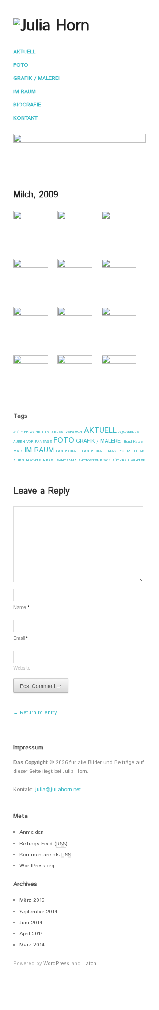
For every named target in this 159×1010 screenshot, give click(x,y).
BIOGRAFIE (27, 105)
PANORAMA (66, 460)
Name (21, 606)
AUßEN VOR (23, 441)
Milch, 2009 (35, 195)
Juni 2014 (30, 923)
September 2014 (38, 911)
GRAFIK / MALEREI (36, 78)
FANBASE (43, 441)
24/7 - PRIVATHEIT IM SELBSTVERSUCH (47, 431)
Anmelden (31, 832)
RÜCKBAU (120, 460)
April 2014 (31, 934)
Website (21, 667)
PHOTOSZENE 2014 (94, 460)
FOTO (20, 65)
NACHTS (33, 460)
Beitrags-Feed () (43, 843)
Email (20, 637)
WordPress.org (36, 866)
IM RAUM (24, 92)
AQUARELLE (128, 431)
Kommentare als (45, 855)
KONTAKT (25, 118)
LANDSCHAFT (68, 451)
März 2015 (31, 900)
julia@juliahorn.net (58, 789)
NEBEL (49, 460)
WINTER (138, 460)
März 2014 (32, 945)
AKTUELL (24, 52)
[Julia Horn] (51, 25)
